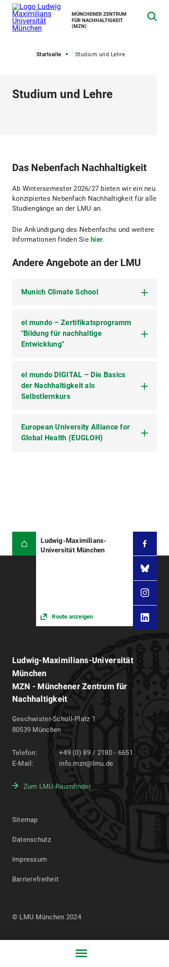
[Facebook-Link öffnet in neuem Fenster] (145, 544)
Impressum (29, 859)
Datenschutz (31, 840)
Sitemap (25, 820)
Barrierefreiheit (35, 879)
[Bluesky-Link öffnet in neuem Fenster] (145, 568)
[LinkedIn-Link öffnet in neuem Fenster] (145, 618)
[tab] (84, 292)
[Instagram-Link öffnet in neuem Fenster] (145, 593)
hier (96, 239)
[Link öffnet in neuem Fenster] (84, 579)
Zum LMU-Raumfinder (57, 786)
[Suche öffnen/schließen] (152, 16)
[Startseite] (24, 544)
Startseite (49, 54)
